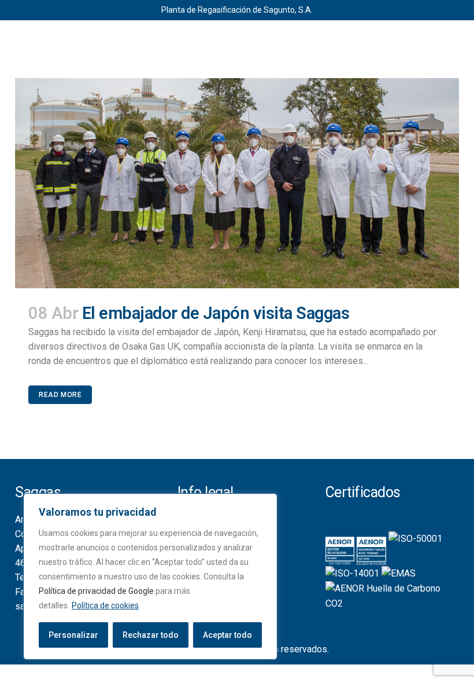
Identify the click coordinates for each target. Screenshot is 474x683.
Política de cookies (105, 605)
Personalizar (73, 635)
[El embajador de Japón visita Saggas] (237, 183)
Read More (60, 395)
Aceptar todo (227, 635)
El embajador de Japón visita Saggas (216, 313)
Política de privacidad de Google (96, 591)
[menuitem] (226, 36)
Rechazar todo (151, 635)
